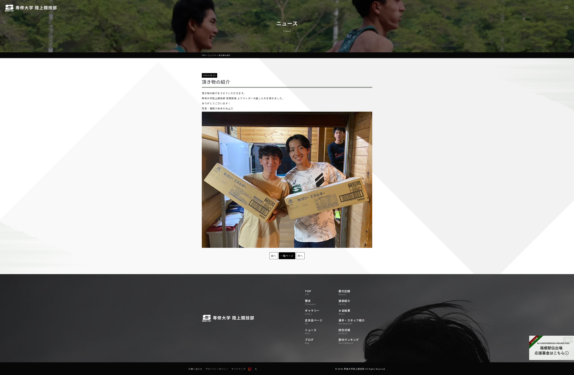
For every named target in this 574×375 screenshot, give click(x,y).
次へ (300, 256)
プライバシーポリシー (216, 368)
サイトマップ (238, 368)
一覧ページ (287, 256)
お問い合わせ (195, 368)
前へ (273, 256)
